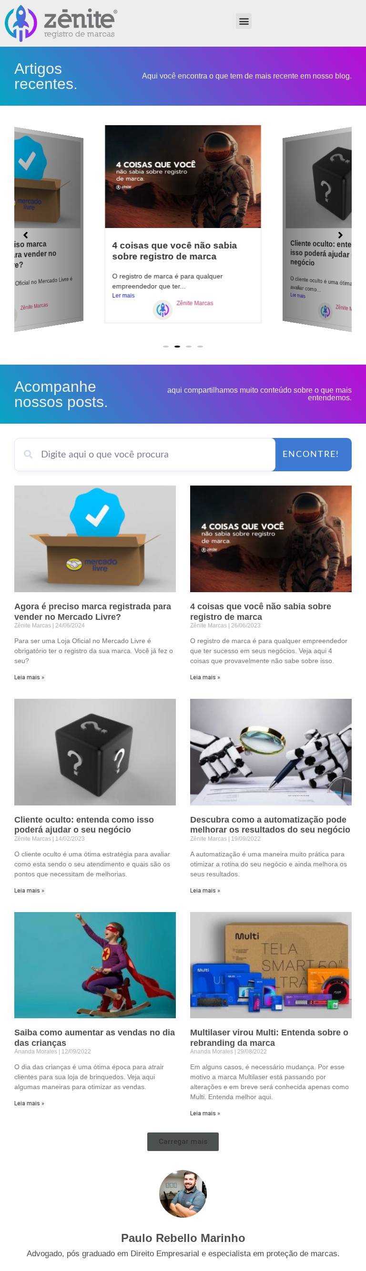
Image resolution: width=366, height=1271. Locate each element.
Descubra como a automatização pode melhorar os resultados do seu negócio (270, 825)
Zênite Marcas (34, 306)
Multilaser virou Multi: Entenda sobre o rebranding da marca (269, 1038)
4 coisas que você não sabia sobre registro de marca (260, 612)
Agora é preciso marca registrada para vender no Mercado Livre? (92, 612)
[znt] (163, 311)
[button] (244, 21)
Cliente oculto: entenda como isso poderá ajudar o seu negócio (84, 825)
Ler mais (123, 295)
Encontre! (311, 454)
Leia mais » (29, 677)
